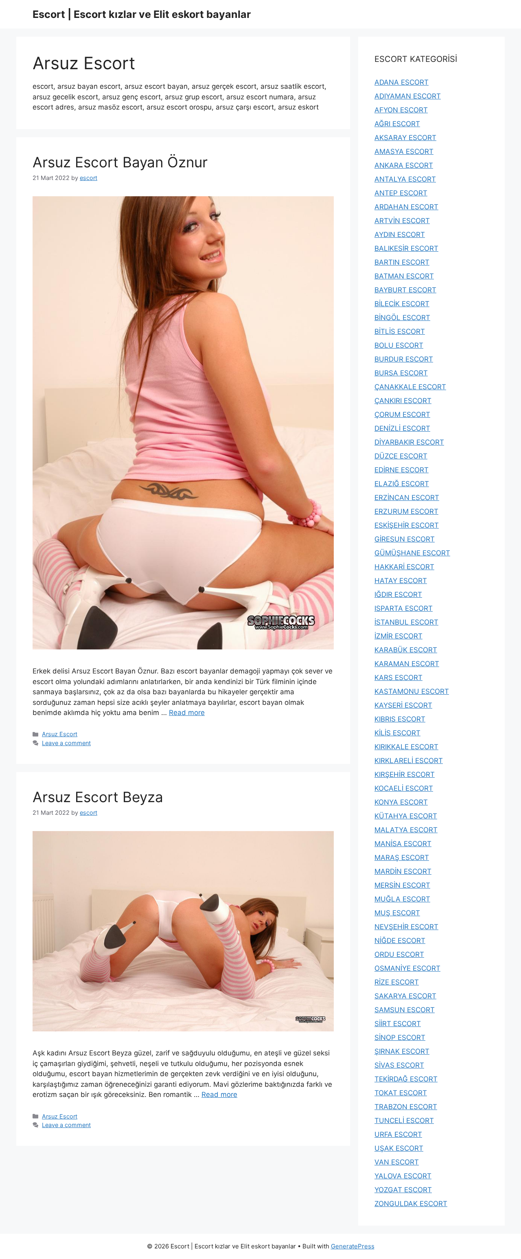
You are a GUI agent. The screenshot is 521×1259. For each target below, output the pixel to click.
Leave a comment (66, 742)
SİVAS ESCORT (399, 1065)
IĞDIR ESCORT (398, 594)
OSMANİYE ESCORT (407, 968)
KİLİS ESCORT (397, 733)
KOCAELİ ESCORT (403, 788)
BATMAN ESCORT (404, 276)
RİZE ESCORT (396, 982)
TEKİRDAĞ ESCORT (406, 1079)
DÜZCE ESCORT (400, 456)
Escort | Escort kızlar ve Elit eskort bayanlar (142, 14)
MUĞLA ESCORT (402, 899)
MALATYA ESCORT (406, 830)
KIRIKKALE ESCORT (406, 747)
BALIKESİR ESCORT (406, 248)
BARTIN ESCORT (401, 262)
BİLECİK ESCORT (401, 304)
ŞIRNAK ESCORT (401, 1051)
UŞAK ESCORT (398, 1148)
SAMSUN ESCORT (404, 1010)
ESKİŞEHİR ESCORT (406, 525)
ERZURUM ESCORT (406, 511)
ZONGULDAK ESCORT (410, 1204)
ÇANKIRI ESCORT (402, 401)
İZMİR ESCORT (398, 636)
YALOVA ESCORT (402, 1176)
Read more (187, 712)
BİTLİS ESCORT (399, 331)
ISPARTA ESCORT (403, 608)
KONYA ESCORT (401, 802)
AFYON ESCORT (401, 110)
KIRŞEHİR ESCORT (404, 774)
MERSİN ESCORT (402, 885)
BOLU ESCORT (398, 345)
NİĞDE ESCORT (399, 941)
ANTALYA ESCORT (405, 179)
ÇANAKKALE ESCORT (410, 387)
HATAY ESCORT (400, 581)
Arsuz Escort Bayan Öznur (120, 162)
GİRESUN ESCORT (404, 539)
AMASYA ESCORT (403, 151)
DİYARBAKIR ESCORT (409, 442)
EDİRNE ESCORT (401, 470)
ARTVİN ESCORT (402, 221)
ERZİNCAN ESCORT (406, 498)
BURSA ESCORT (401, 373)
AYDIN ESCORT (399, 234)
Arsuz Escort (59, 733)
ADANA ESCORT (401, 82)
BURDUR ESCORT (403, 359)
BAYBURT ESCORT (405, 290)
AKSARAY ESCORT (405, 138)
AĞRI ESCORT (397, 124)
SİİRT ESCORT (397, 1024)
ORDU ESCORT (399, 954)
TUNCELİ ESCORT (404, 1120)
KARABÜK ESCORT (405, 650)
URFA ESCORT (398, 1134)
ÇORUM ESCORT (402, 414)
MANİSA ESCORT (402, 844)
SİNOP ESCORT (399, 1037)
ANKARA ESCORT (403, 165)
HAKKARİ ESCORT (404, 567)
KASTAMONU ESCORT (411, 691)
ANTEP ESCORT (400, 193)
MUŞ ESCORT (397, 913)
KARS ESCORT (398, 677)
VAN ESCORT (396, 1162)
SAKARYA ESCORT (405, 996)
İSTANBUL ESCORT (406, 622)
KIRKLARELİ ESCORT (408, 761)
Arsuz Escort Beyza (98, 796)
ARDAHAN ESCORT (406, 207)
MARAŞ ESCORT (401, 857)
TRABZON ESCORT (405, 1107)
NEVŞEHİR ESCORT (406, 927)
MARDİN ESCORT (402, 871)
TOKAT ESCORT (400, 1093)
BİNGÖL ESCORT (402, 318)
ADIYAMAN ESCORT (407, 96)
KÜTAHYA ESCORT (405, 816)
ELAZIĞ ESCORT (401, 484)
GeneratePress (352, 1246)
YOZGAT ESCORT (403, 1190)
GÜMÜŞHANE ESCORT (412, 553)
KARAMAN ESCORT (406, 664)
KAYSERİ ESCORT (403, 705)
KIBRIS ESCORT (399, 719)
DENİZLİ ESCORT (402, 428)
